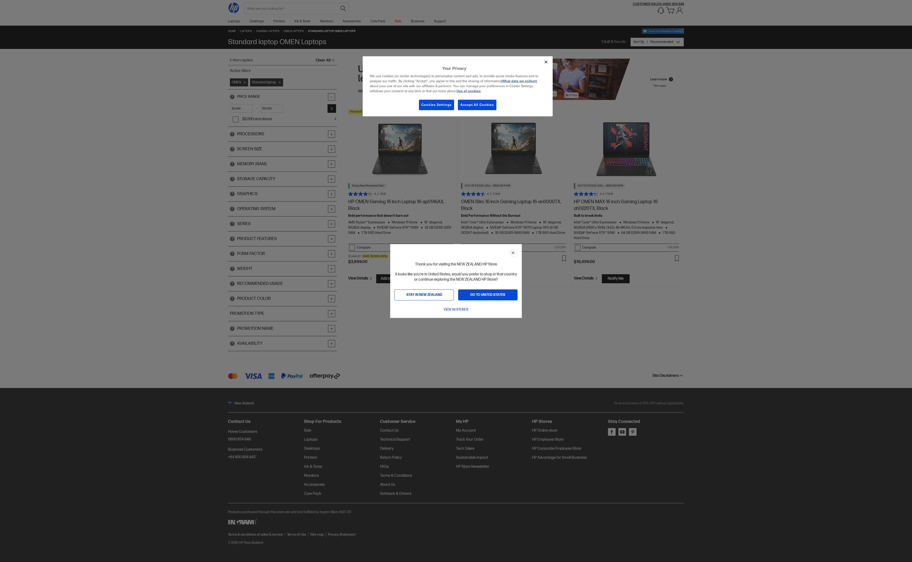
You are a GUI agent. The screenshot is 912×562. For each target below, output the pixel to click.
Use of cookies (468, 91)
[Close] (546, 62)
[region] (458, 86)
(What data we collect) (519, 81)
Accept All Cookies (477, 105)
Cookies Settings (436, 105)
